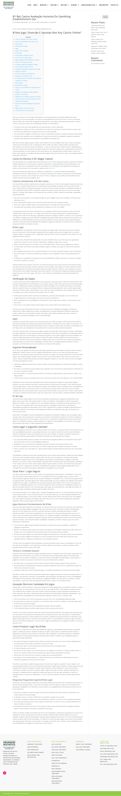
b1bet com (52, 168)
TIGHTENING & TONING (83, 750)
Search (105, 17)
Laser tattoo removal (59, 763)
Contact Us (114, 5)
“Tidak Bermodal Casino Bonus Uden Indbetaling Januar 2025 (98, 28)
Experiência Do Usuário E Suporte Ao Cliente (28, 96)
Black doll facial (58, 752)
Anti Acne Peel (56, 744)
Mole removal (56, 769)
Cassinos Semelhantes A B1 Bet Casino (26, 41)
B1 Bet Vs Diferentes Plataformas (25, 74)
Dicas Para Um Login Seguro (23, 57)
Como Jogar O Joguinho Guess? (24, 55)
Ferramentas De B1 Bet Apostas (24, 110)
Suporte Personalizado (21, 51)
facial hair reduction (107, 751)
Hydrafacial (56, 760)
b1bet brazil (44, 22)
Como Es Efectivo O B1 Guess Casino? (26, 39)
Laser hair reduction (88, 5)
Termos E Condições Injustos (23, 62)
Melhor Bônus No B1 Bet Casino (24, 108)
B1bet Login (18, 44)
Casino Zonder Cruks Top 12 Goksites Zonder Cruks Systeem (99, 34)
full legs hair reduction (108, 764)
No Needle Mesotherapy (35, 752)
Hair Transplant (33, 750)
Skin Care (64, 5)
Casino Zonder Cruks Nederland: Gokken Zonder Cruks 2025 (98, 41)
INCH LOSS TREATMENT (83, 747)
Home (29, 5)
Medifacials (56, 766)
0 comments (52, 22)
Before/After (103, 5)
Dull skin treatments (59, 758)
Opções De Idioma (20, 71)
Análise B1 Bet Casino (21, 94)
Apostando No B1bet (21, 85)
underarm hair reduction (109, 756)
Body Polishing (57, 755)
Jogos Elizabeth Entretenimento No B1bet (27, 60)
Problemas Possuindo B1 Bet (23, 76)
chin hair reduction (107, 748)
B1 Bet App (18, 53)
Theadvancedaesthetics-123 (22, 22)
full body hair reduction (109, 754)
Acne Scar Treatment (59, 750)
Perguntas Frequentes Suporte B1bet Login (27, 69)
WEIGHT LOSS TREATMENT (84, 744)
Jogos (17, 48)
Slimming (74, 5)
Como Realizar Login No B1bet (24, 67)
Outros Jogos (19, 83)
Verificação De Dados (21, 46)
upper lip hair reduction (108, 746)
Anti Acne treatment (59, 747)
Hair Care (53, 5)
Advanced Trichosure (34, 744)
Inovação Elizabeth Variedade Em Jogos (26, 64)
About (35, 5)
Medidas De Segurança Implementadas (26, 92)
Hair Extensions (32, 747)
